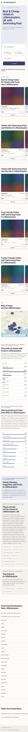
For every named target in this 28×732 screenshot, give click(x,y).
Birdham (3, 637)
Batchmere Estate (5, 658)
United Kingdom (10, 7)
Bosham (3, 686)
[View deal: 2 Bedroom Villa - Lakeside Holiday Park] (12, 96)
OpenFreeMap (6, 335)
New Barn (3, 641)
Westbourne (4, 693)
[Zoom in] (26, 312)
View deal (12, 115)
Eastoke (3, 668)
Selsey (2, 623)
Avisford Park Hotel (5, 151)
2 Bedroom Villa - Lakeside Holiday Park (10, 108)
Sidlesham (3, 634)
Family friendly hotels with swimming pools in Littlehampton (14, 713)
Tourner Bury (4, 675)
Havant (2, 696)
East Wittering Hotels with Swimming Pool (10, 616)
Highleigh (3, 651)
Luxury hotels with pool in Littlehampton (10, 717)
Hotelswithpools (9, 2)
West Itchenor (4, 630)
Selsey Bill (3, 672)
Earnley (2, 648)
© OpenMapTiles (12, 335)
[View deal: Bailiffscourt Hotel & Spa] (12, 183)
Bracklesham (4, 620)
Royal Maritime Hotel (5, 286)
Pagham (3, 627)
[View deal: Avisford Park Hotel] (12, 139)
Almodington (4, 665)
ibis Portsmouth (4, 240)
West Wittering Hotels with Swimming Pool (10, 613)
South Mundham (4, 655)
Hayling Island (4, 682)
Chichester (3, 679)
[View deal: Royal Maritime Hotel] (12, 274)
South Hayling (4, 644)
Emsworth (3, 689)
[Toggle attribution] (26, 335)
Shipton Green (4, 661)
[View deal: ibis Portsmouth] (12, 229)
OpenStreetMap (22, 335)
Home (4, 7)
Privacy (2, 729)
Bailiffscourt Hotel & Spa (6, 195)
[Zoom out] (26, 314)
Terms (6, 729)
